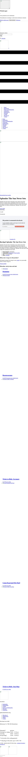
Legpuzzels (5, 122)
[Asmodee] (5, 239)
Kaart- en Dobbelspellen (8, 121)
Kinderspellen (5, 123)
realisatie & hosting (21, 743)
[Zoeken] (1, 36)
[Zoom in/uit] (0, 755)
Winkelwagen (5, 716)
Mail (5, 263)
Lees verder (2, 208)
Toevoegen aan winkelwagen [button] (12, 274)
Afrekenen (18, 20)
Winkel (4, 717)
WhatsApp (2, 263)
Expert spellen (8, 195)
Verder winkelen (12, 20)
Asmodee (7, 255)
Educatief (5, 124)
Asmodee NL (12, 239)
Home (4, 119)
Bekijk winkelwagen (4, 20)
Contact (5, 116)
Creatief (4, 126)
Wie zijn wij (5, 127)
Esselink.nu (2, 744)
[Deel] (3, 755)
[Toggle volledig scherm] (1, 755)
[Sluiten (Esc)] (4, 755)
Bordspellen (5, 120)
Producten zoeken (3, 33)
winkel (18, 260)
